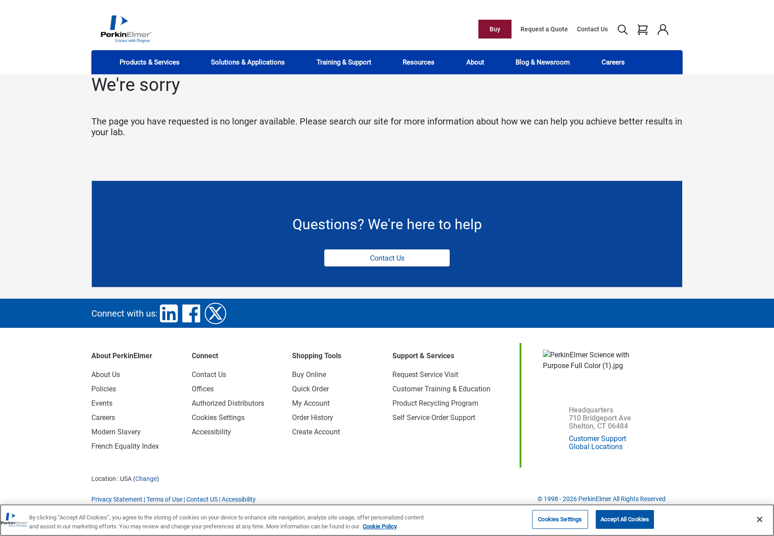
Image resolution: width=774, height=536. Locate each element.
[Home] (126, 29)
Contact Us (592, 29)
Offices (203, 389)
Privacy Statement (116, 499)
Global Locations (596, 446)
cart (642, 29)
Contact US (202, 499)
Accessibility (211, 432)
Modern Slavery (116, 432)
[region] (387, 520)
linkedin (169, 313)
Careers (613, 62)
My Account (311, 403)
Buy (495, 29)
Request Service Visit (425, 374)
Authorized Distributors (228, 403)
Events (101, 403)
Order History (312, 417)
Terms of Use (164, 499)
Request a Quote (544, 29)
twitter (215, 313)
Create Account (316, 432)
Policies (103, 389)
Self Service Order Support (433, 417)
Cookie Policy (380, 526)
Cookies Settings (560, 519)
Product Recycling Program (435, 403)
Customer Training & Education (441, 389)
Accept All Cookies (625, 519)
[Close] (760, 519)
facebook (191, 313)
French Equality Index (125, 446)
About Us (105, 374)
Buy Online (309, 374)
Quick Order (310, 389)
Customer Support (597, 438)
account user (662, 29)
